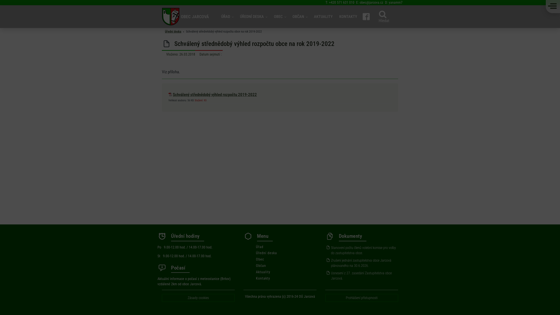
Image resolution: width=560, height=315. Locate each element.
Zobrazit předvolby (316, 172)
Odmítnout (280, 172)
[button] (331, 132)
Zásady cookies (278, 182)
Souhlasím (244, 172)
